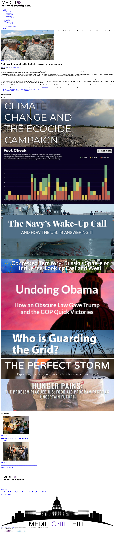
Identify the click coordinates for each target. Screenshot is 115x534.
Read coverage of (4, 527)
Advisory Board (9, 23)
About (4, 21)
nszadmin (10, 467)
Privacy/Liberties (9, 19)
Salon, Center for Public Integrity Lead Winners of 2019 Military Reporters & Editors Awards (26, 491)
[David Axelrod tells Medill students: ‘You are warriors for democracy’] (16, 460)
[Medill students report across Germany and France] (16, 433)
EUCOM (18, 67)
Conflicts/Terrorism (10, 11)
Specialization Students (11, 26)
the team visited (45, 87)
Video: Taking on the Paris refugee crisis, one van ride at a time (17, 90)
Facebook (5, 27)
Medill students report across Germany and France (14, 438)
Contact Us (8, 25)
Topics (4, 10)
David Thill (4, 67)
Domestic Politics (9, 14)
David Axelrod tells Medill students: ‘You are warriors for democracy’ (19, 465)
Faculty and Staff (9, 22)
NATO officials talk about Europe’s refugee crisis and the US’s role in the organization (22, 89)
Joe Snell (9, 440)
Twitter (4, 28)
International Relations (10, 17)
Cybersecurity (9, 13)
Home (4, 9)
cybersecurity (11, 527)
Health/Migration (9, 16)
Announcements (6, 20)
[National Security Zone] (47, 6)
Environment (8, 15)
